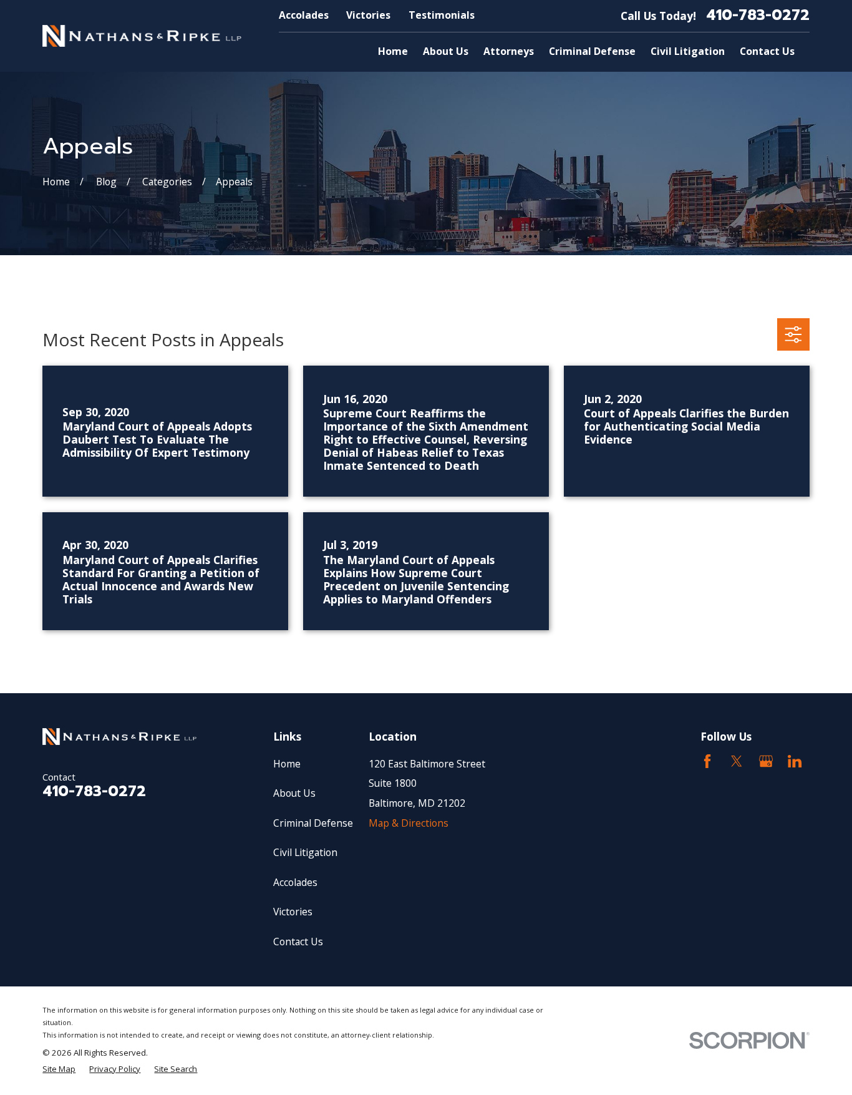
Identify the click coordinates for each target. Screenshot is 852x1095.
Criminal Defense (313, 823)
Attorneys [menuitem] (508, 51)
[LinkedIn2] (794, 761)
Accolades (304, 15)
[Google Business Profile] (766, 761)
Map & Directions (408, 823)
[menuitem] (58, 1069)
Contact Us (298, 941)
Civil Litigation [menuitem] (688, 51)
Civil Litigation (305, 852)
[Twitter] (736, 761)
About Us (294, 793)
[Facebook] (707, 761)
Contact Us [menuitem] (767, 51)
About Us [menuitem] (445, 51)
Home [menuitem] (393, 51)
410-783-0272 (758, 15)
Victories (368, 15)
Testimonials (442, 15)
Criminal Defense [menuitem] (592, 51)
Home (287, 764)
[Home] (141, 36)
